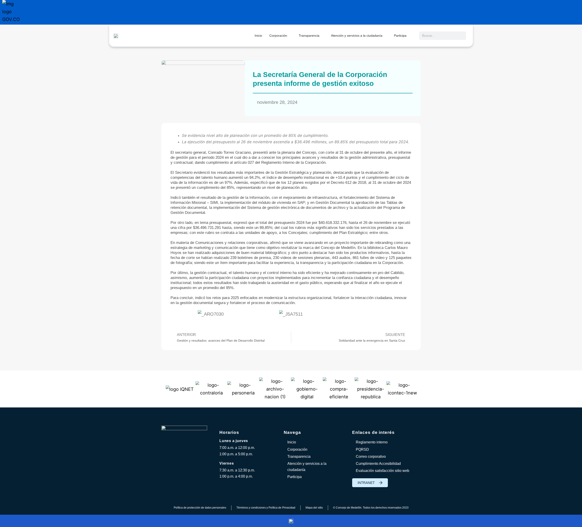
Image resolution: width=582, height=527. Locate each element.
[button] (175, 314)
